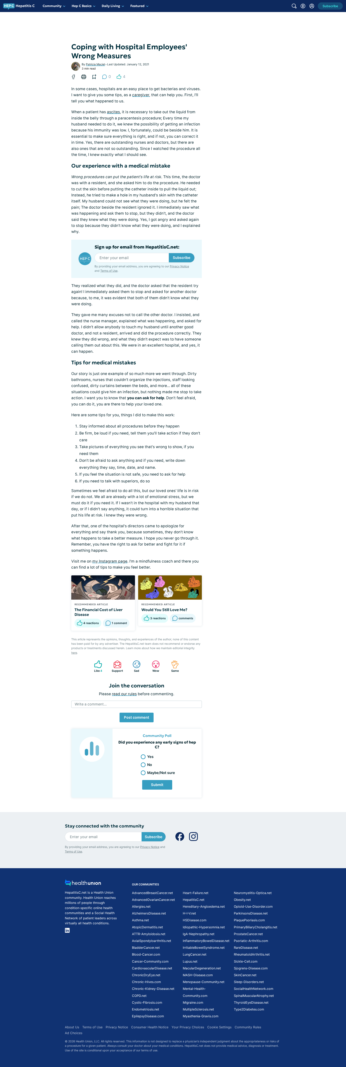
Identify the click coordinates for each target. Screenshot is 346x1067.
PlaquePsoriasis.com (249, 920)
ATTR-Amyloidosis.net (148, 934)
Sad (134, 666)
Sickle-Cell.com (245, 961)
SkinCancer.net (245, 975)
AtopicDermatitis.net (147, 927)
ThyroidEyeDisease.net (251, 1002)
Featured (137, 6)
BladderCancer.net (146, 948)
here (74, 652)
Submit (157, 785)
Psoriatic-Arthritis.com (251, 941)
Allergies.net (141, 906)
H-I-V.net (189, 913)
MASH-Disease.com (198, 975)
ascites (113, 112)
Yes (150, 757)
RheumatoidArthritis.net (252, 954)
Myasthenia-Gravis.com (200, 1016)
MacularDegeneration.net (202, 968)
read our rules (124, 694)
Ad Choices (73, 1033)
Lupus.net (190, 961)
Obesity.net (242, 900)
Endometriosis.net (145, 1009)
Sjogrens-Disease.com (251, 968)
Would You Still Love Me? (164, 609)
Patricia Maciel (95, 64)
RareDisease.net (246, 948)
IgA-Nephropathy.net (198, 934)
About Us (72, 1027)
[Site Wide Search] (294, 6)
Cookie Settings (219, 1027)
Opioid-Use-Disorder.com (253, 906)
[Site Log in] (311, 6)
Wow (153, 666)
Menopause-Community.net (203, 982)
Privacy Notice (179, 266)
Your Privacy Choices (188, 1027)
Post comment (136, 717)
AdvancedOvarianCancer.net (153, 900)
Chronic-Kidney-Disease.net (153, 989)
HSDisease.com (194, 920)
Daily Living (111, 6)
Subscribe (181, 258)
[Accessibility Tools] (303, 6)
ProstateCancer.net (248, 934)
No (149, 765)
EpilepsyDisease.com (148, 1016)
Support (116, 666)
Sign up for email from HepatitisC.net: (137, 247)
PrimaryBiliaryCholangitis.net (255, 927)
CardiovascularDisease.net (152, 968)
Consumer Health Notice (149, 1027)
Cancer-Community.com (150, 961)
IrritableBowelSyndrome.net (204, 948)
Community (52, 6)
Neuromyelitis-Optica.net (253, 893)
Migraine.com (193, 1002)
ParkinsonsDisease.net (251, 913)
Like (96, 666)
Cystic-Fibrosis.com (147, 1002)
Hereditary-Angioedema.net (204, 906)
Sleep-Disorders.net (249, 982)
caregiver (140, 95)
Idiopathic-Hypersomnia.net (204, 927)
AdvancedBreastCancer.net (152, 893)
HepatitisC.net (193, 900)
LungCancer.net (194, 954)
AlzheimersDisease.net (149, 913)
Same (173, 666)
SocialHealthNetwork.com (253, 989)
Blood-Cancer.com (146, 954)
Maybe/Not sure (161, 773)
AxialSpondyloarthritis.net (151, 941)
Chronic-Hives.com (146, 982)
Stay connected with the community (104, 826)
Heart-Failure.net (195, 893)
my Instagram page (109, 561)
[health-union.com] (83, 883)
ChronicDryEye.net (146, 975)
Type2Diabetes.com (249, 1009)
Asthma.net (140, 920)
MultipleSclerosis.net (198, 1009)
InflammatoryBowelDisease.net (206, 941)
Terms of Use (109, 270)
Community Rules (248, 1027)
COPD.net (139, 996)
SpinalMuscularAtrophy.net (254, 996)
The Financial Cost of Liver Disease (98, 612)
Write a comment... (91, 704)
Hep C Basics (82, 6)
